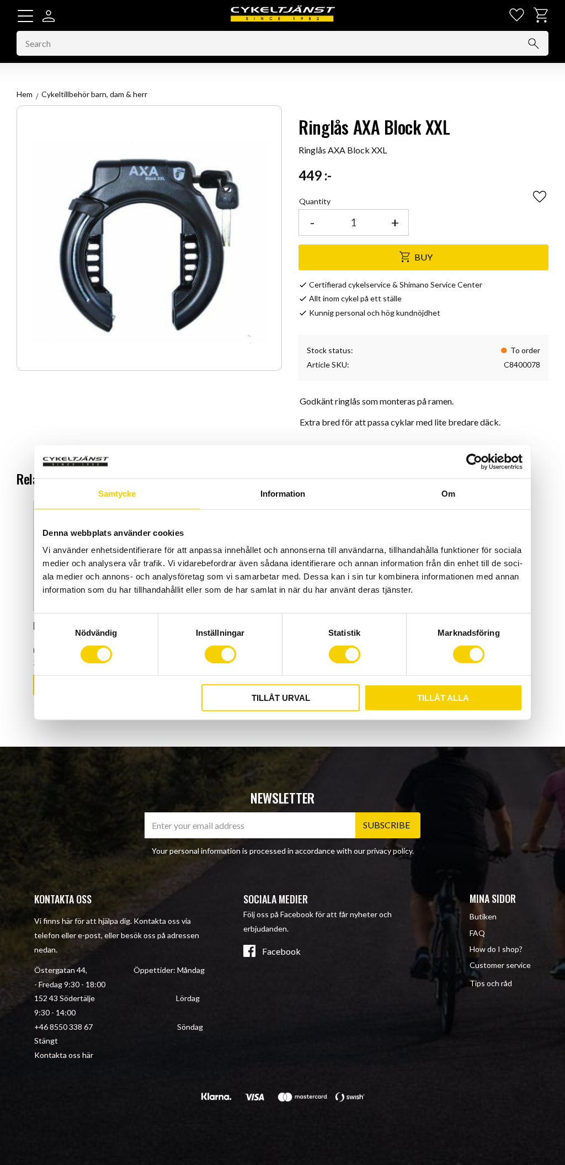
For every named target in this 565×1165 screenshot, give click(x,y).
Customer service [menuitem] (500, 965)
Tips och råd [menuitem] (491, 983)
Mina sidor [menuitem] (493, 898)
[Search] (533, 44)
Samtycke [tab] (117, 493)
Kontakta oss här (63, 1055)
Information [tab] (282, 493)
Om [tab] (448, 493)
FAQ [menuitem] (477, 933)
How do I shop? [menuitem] (496, 949)
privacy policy (389, 850)
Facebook (281, 951)
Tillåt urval (281, 698)
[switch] (220, 654)
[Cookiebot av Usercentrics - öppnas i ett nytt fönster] (474, 461)
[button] (25, 16)
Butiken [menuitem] (483, 916)
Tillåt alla (443, 698)
